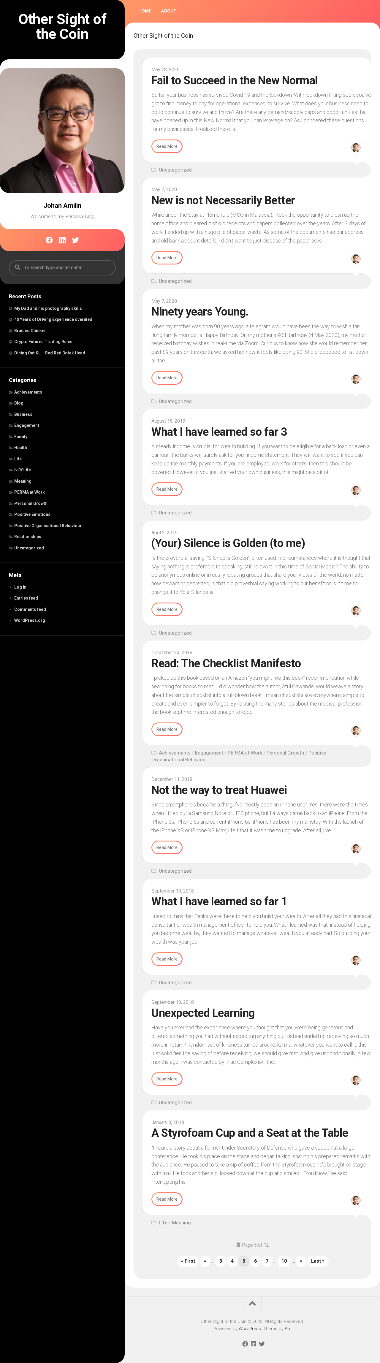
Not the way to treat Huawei (219, 790)
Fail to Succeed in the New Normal (234, 80)
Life (18, 459)
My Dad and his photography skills (48, 308)
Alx (287, 1328)
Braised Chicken (30, 330)
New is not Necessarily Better (223, 200)
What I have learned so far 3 (219, 431)
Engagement (26, 425)
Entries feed (26, 598)
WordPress (250, 1328)
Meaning (22, 481)
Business (23, 414)
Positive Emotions (32, 514)
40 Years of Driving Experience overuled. (54, 319)
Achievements (28, 392)
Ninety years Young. (200, 311)
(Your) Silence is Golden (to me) (228, 543)
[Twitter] (75, 240)
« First (188, 1261)
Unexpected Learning (203, 1013)
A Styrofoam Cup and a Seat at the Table (249, 1132)
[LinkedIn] (62, 240)
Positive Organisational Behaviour (48, 525)
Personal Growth (31, 503)
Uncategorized (29, 548)
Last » (317, 1261)
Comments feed (30, 609)
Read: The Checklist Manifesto (226, 663)
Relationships (27, 536)
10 (284, 1261)
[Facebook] (49, 240)
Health (20, 447)
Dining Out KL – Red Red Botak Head (49, 353)
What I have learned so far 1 (219, 901)
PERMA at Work (29, 492)
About (168, 11)
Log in (20, 587)
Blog (18, 403)
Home (144, 11)
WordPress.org (29, 620)
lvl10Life (22, 469)
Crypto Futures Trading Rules (43, 341)
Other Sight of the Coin (62, 27)
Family (20, 436)
